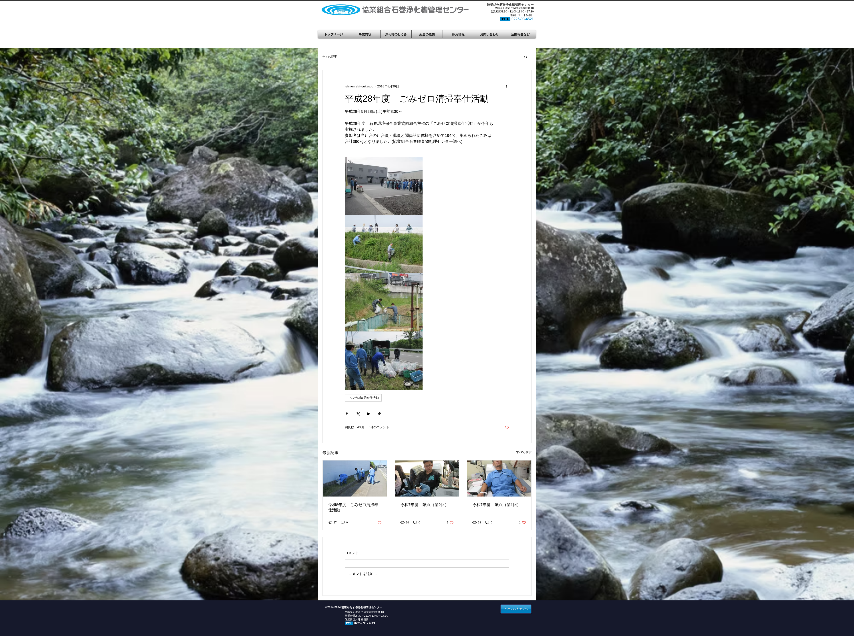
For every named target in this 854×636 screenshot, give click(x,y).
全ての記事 (329, 56)
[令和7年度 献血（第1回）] (499, 478)
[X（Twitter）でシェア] (358, 413)
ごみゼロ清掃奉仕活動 (363, 398)
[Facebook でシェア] (347, 413)
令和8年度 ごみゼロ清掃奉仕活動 (353, 507)
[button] (526, 57)
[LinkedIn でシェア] (369, 413)
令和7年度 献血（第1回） (496, 505)
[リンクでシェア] (379, 413)
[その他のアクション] (506, 86)
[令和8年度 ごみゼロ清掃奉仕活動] (355, 478)
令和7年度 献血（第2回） (424, 505)
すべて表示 (524, 452)
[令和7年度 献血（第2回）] (427, 478)
